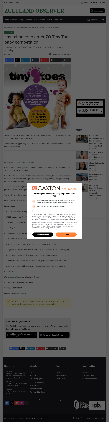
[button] (54, 210)
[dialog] (54, 211)
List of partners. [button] (71, 220)
